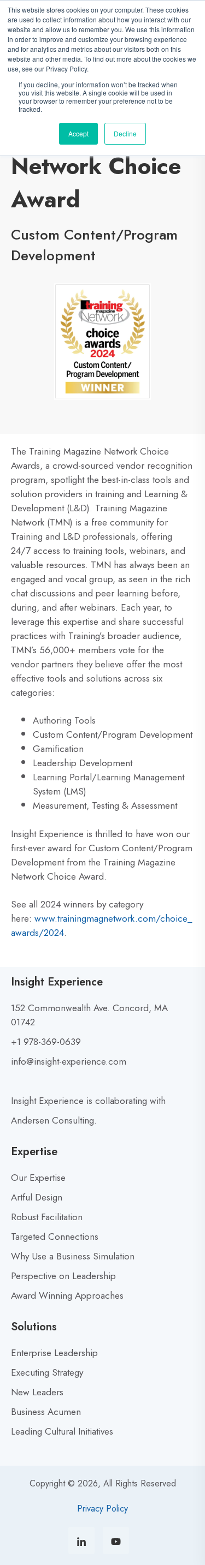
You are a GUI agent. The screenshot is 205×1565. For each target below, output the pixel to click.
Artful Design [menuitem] (36, 1197)
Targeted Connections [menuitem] (54, 1236)
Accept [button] (78, 133)
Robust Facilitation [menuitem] (47, 1216)
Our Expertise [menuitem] (38, 1177)
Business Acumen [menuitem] (46, 1411)
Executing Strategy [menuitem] (47, 1372)
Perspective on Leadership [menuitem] (63, 1275)
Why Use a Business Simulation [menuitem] (72, 1256)
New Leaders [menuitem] (37, 1392)
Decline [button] (125, 133)
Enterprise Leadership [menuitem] (54, 1352)
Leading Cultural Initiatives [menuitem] (62, 1431)
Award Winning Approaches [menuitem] (67, 1295)
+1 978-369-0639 (46, 1041)
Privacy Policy (102, 1508)
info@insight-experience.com (68, 1061)
